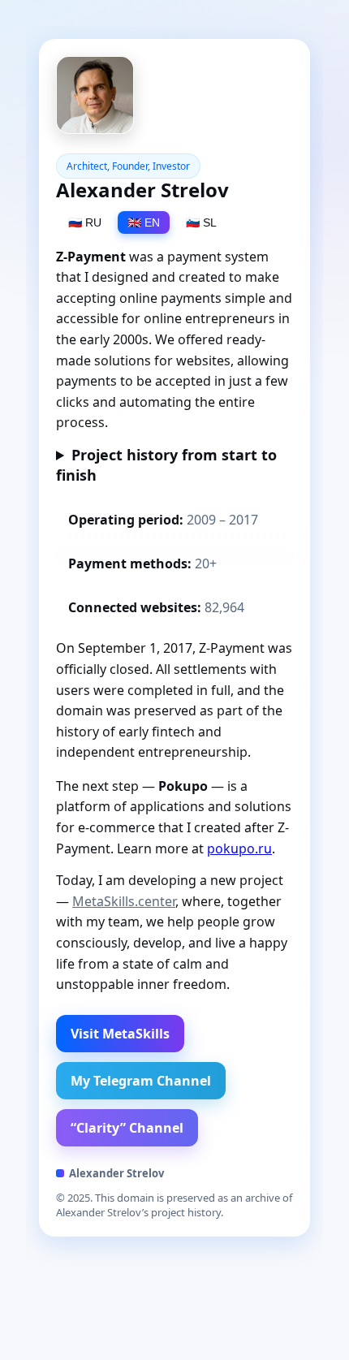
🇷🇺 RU (84, 222)
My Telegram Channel (141, 1081)
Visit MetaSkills (120, 1034)
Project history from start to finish (166, 465)
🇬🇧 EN (143, 222)
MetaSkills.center (123, 901)
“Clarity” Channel (127, 1128)
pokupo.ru (239, 848)
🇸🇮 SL (201, 222)
